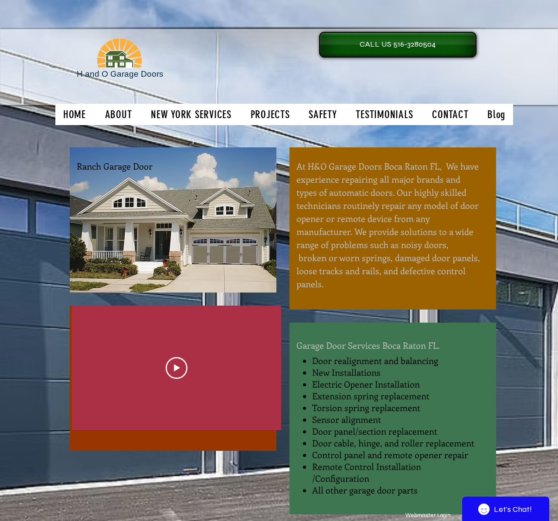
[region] (173, 220)
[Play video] (176, 368)
